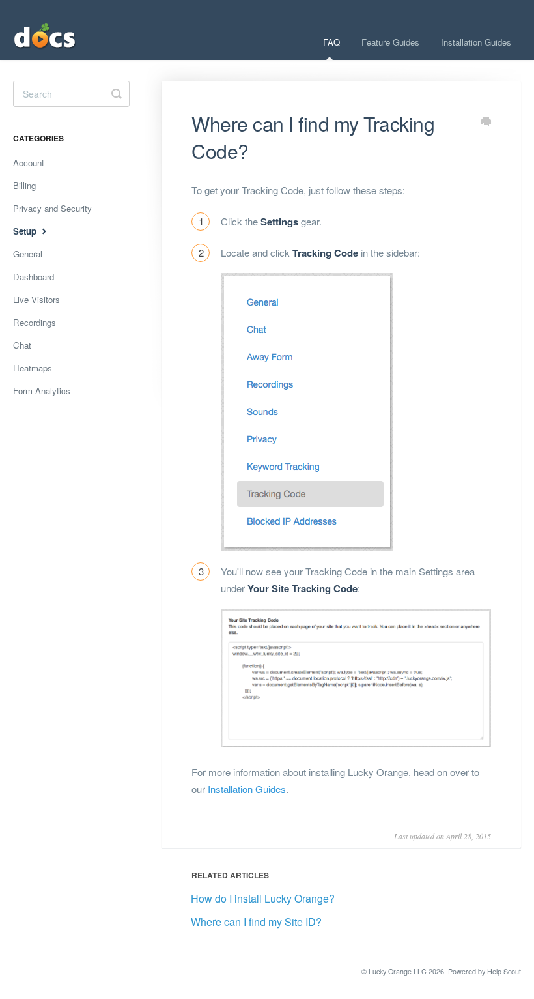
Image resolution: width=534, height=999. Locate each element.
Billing (24, 185)
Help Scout (504, 971)
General (27, 254)
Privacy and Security (52, 208)
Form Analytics (41, 390)
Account (28, 162)
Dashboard (33, 276)
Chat (22, 345)
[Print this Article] (486, 122)
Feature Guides (390, 42)
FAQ (331, 42)
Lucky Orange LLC (398, 971)
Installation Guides (476, 42)
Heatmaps (32, 368)
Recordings (34, 322)
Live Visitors (36, 299)
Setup (26, 231)
